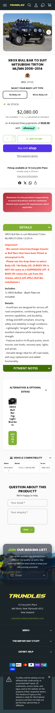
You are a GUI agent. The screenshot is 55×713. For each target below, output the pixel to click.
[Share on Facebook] (20, 183)
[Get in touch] (42, 5)
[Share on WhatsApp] (30, 183)
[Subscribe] (43, 575)
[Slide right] (48, 32)
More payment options (27, 156)
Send (25, 529)
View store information (27, 176)
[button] (5, 5)
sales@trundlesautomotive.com (27, 618)
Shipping (23, 117)
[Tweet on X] (25, 183)
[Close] (49, 677)
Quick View (13, 438)
